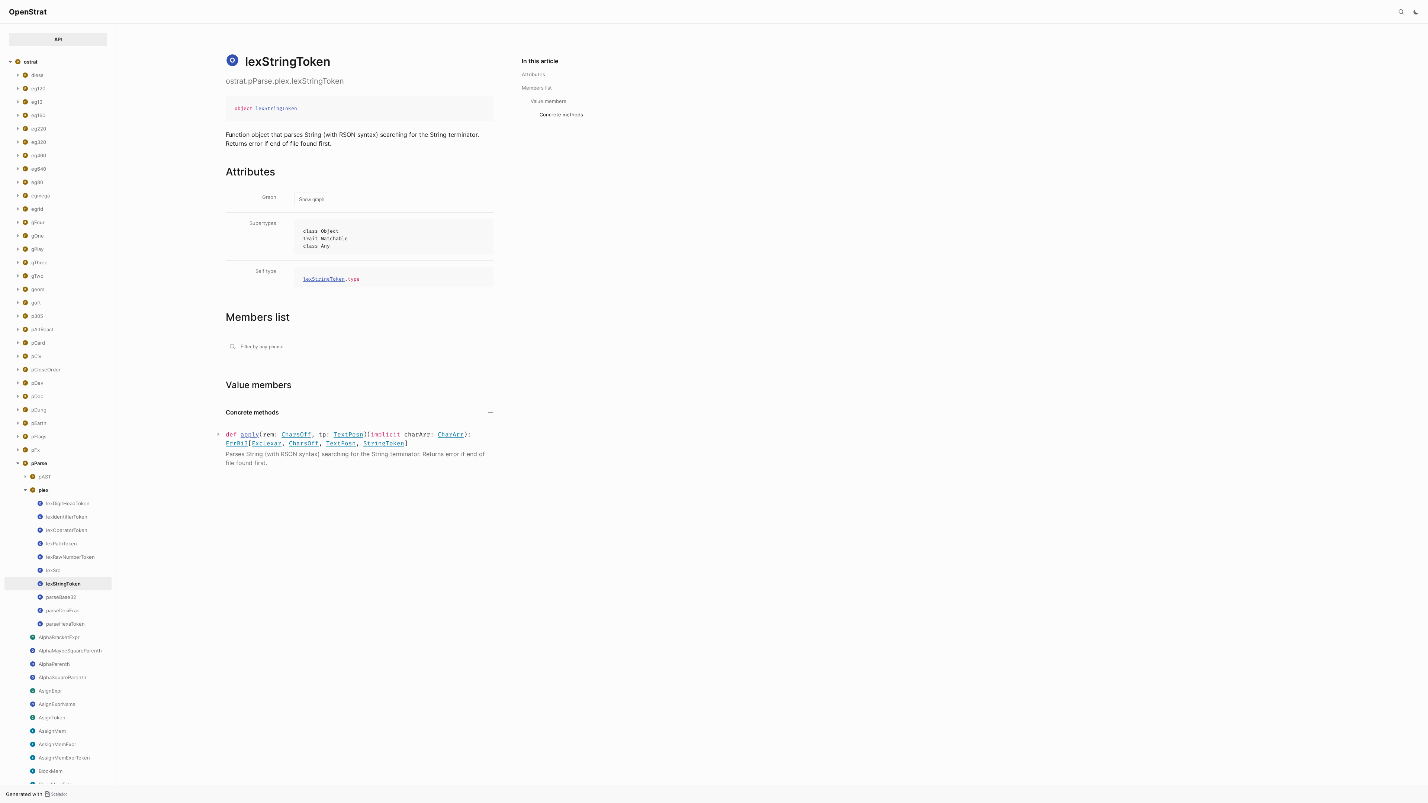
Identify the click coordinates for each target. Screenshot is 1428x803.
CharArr (451, 434)
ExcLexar (267, 443)
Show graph (311, 199)
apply (250, 434)
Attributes (533, 74)
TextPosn (348, 434)
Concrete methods (561, 114)
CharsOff (296, 434)
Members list (537, 88)
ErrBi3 (237, 443)
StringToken (383, 443)
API (58, 39)
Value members (548, 101)
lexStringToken (276, 108)
